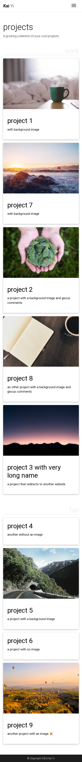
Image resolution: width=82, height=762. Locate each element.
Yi (8, 5)
